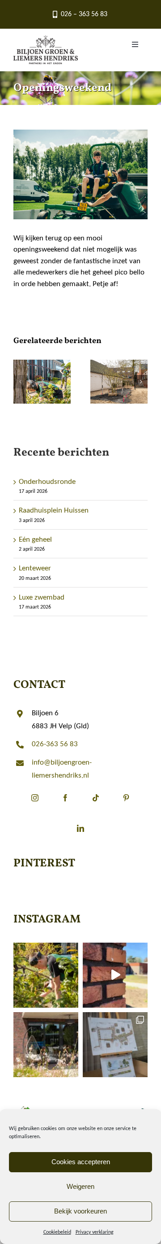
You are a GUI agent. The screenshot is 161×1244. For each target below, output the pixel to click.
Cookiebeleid (57, 1232)
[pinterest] (126, 805)
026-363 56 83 (55, 744)
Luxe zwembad (41, 597)
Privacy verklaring (95, 1232)
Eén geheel (35, 540)
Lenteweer (35, 568)
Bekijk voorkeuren (80, 1211)
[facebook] (65, 805)
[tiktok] (95, 805)
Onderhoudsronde (47, 482)
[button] (20, 381)
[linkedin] (80, 835)
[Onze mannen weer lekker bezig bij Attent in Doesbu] (45, 975)
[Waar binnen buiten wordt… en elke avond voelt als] (45, 1044)
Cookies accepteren (80, 1162)
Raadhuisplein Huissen (54, 510)
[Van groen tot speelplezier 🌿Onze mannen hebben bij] (115, 975)
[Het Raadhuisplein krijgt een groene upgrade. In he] (115, 1044)
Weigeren (80, 1186)
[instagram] (35, 805)
